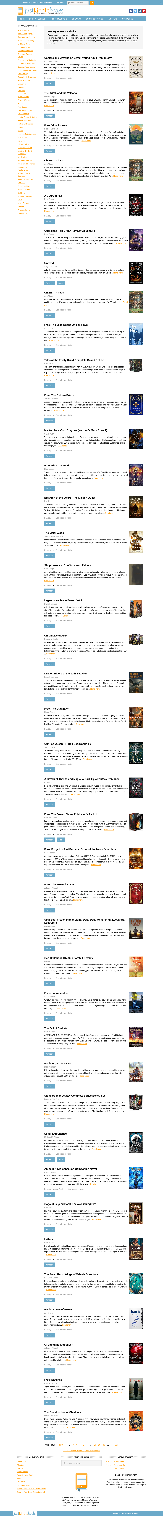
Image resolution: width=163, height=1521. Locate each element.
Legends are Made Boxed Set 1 (63, 600)
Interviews (22, 141)
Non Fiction (22, 157)
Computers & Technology (27, 60)
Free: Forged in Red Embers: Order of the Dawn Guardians (80, 849)
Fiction (20, 103)
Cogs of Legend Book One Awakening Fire (70, 1204)
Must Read (112, 19)
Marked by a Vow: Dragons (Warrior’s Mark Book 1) (75, 430)
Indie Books (22, 137)
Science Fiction (24, 190)
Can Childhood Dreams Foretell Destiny (68, 958)
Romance (21, 183)
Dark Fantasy (23, 74)
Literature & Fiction (25, 148)
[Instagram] (140, 11)
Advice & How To (24, 30)
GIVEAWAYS (76, 19)
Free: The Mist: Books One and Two (66, 324)
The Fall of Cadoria (55, 1028)
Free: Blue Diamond (56, 465)
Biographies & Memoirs (27, 37)
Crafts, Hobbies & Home (27, 70)
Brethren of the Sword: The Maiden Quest (69, 497)
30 (104, 1445)
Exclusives (22, 84)
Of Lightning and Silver (58, 1344)
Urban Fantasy (23, 203)
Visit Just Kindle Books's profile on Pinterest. (81, 1451)
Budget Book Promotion (115, 1468)
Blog (19, 1478)
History (20, 127)
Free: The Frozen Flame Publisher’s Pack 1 (70, 814)
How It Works (22, 1472)
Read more (56, 73)
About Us (20, 1465)
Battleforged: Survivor (58, 1063)
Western (21, 207)
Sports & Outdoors (25, 196)
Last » (117, 1445)
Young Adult (58, 1189)
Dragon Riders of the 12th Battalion (65, 673)
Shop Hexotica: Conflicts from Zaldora (67, 565)
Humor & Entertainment (27, 134)
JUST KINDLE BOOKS (59, 11)
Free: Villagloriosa (55, 125)
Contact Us (127, 19)
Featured (21, 91)
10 (95, 1445)
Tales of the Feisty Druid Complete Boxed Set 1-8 (74, 360)
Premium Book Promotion (116, 1465)
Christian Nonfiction (25, 51)
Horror (20, 131)
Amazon (49, 83)
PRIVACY (21, 1482)
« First (60, 1445)
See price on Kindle (64, 78)
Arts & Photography (25, 34)
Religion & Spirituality (26, 179)
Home (21, 19)
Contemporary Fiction (26, 63)
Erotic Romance (24, 81)
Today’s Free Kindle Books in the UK (31, 1492)
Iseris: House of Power (58, 1309)
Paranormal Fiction (25, 160)
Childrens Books (24, 44)
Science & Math (24, 186)
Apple (60, 283)
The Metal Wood (54, 532)
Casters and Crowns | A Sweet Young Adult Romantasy (78, 57)
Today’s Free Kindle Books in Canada (31, 1489)
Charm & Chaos (54, 160)
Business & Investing (26, 41)
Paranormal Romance (26, 164)
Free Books (22, 107)
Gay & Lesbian (23, 114)
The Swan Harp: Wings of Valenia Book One (71, 1274)
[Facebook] (131, 11)
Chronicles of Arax (55, 635)
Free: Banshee (53, 1379)
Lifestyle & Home (24, 144)
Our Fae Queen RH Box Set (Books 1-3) (68, 743)
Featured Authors (24, 100)
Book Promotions (94, 19)
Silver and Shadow (55, 1133)
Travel (20, 200)
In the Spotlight (23, 97)
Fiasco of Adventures (57, 993)
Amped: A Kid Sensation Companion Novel (70, 1168)
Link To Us (21, 1468)
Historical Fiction (24, 120)
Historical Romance (25, 124)
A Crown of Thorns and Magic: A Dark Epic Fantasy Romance (81, 779)
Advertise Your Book (25, 1475)
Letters (48, 1239)
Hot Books (22, 93)
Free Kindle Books (58, 19)
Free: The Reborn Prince (59, 395)
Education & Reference (27, 77)
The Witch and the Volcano (60, 93)
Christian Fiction (24, 47)
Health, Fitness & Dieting (27, 117)
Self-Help (21, 193)
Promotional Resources (115, 1461)
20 (99, 1445)
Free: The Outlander (56, 708)
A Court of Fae (53, 195)
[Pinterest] (144, 11)
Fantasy (47, 78)
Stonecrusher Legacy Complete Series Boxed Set (74, 1095)
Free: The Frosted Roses (59, 884)
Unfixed (49, 263)
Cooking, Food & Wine (26, 67)
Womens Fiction (24, 210)
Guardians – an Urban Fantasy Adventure (69, 230)
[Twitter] (135, 11)
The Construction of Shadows (62, 1412)
